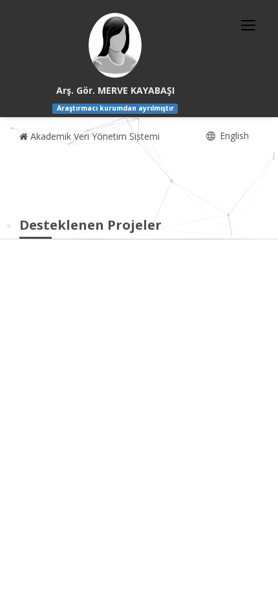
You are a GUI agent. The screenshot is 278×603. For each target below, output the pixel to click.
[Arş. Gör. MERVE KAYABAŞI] (115, 45)
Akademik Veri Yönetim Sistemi (94, 136)
